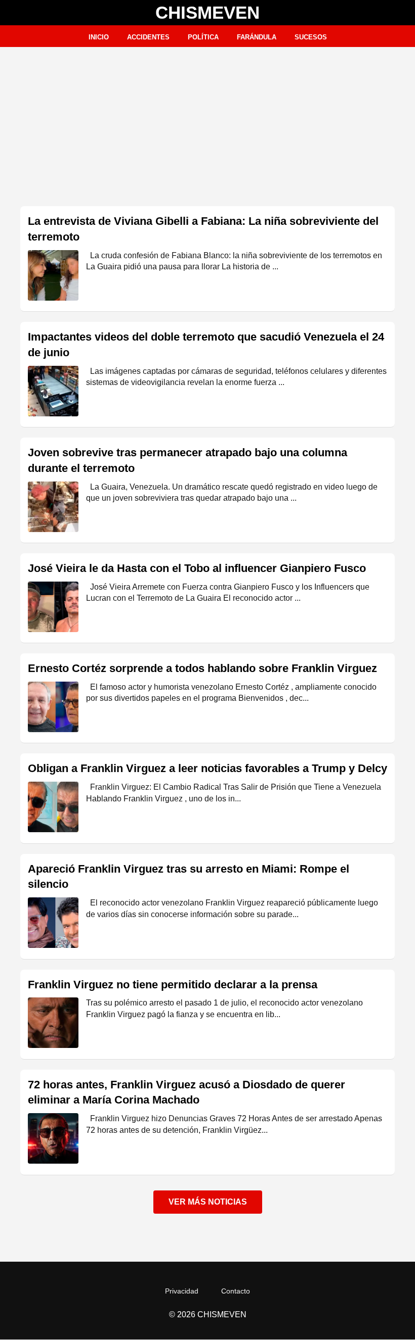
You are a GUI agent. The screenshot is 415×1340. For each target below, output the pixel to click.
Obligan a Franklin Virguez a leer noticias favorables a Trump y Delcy (207, 768)
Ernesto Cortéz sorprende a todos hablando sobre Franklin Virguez (202, 668)
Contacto (235, 1291)
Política (203, 37)
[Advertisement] (207, 123)
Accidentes (148, 37)
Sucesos (311, 37)
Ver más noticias (208, 1202)
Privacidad (181, 1291)
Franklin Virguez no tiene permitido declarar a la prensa (172, 984)
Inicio (99, 37)
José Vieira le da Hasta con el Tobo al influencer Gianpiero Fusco (197, 568)
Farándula (256, 37)
